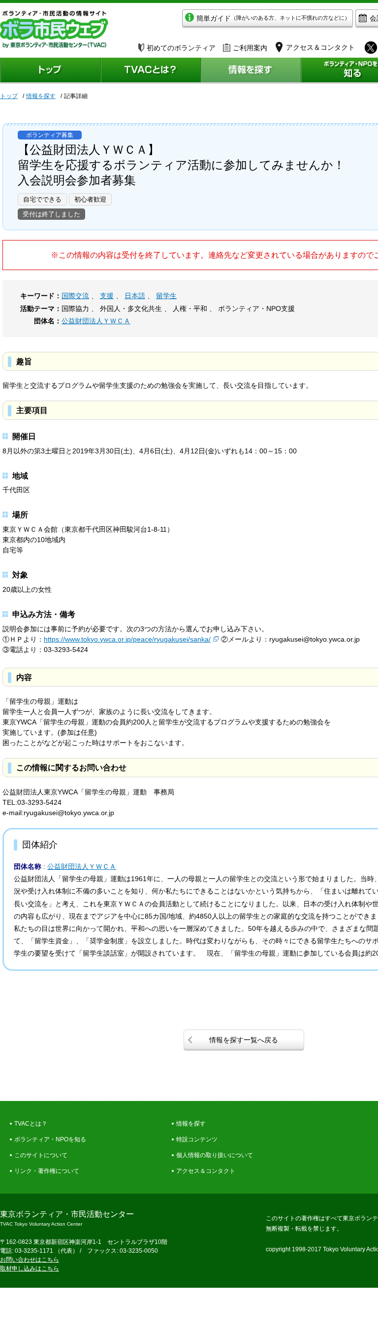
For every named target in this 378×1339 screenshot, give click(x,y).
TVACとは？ (30, 1123)
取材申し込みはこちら (29, 1268)
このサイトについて (40, 1155)
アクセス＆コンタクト (205, 1170)
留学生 (166, 296)
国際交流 (75, 296)
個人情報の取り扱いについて (214, 1155)
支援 (107, 296)
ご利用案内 (250, 48)
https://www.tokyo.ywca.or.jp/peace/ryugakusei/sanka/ (127, 639)
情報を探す (41, 96)
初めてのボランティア (181, 48)
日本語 (135, 296)
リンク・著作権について (46, 1170)
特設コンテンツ (197, 1139)
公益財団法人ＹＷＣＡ (96, 321)
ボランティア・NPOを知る (50, 1139)
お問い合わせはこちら (29, 1259)
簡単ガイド (273, 18)
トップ (9, 96)
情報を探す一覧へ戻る (243, 1040)
